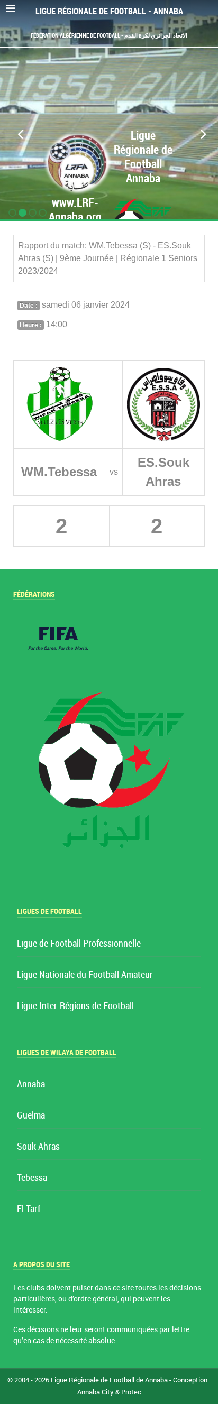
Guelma (31, 1115)
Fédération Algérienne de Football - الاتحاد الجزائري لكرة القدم (109, 35)
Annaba (31, 1084)
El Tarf (28, 1209)
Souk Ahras (38, 1146)
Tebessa (32, 1178)
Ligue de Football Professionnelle (79, 943)
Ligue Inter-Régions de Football (75, 1006)
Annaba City (95, 1392)
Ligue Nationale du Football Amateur (85, 975)
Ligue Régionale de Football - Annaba (109, 11)
